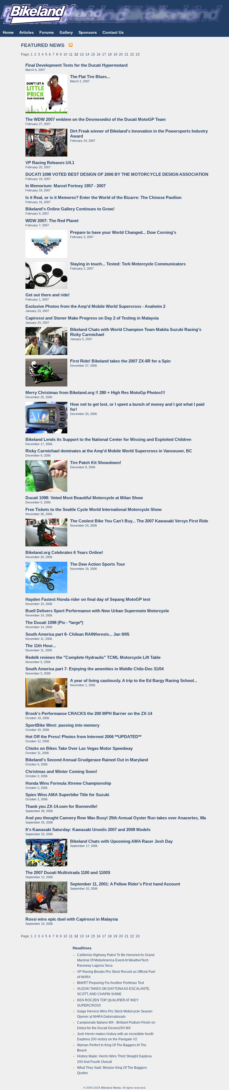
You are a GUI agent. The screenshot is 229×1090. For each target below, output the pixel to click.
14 (87, 54)
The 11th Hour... (40, 645)
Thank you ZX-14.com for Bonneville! (61, 806)
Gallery (66, 32)
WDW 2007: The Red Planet (51, 220)
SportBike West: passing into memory (62, 725)
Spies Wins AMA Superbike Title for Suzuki (67, 794)
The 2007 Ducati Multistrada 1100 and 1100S (67, 872)
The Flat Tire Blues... (90, 76)
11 (71, 54)
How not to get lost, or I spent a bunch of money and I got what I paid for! (137, 407)
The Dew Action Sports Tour (97, 564)
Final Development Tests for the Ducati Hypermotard (76, 65)
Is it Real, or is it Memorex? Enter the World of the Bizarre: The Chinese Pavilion (103, 197)
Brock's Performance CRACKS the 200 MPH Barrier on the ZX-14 (88, 713)
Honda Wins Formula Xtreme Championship (68, 783)
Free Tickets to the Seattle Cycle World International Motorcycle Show (93, 509)
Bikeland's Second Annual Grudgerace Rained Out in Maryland (86, 759)
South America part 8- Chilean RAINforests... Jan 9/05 (77, 634)
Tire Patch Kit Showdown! (95, 462)
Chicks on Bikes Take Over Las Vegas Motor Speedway (79, 748)
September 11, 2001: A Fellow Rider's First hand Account (125, 884)
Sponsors (87, 32)
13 (82, 54)
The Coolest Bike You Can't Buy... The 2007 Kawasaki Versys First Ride (139, 520)
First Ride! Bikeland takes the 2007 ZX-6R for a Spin (120, 361)
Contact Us (113, 32)
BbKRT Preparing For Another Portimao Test (110, 983)
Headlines (82, 948)
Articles (26, 32)
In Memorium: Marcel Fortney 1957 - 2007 (65, 185)
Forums (46, 32)
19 (115, 54)
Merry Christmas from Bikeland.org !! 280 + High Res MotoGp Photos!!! (95, 392)
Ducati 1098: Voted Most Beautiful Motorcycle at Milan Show (84, 497)
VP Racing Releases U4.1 (49, 162)
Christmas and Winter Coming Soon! (61, 771)
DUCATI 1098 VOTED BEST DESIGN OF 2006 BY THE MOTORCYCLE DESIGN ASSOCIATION (116, 174)
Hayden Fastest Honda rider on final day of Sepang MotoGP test (87, 599)
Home (8, 32)
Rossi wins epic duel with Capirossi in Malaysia (71, 919)
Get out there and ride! (47, 294)
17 (104, 54)
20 (121, 54)
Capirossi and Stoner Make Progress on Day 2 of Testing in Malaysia (92, 318)
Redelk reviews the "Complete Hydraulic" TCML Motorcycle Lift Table (93, 657)
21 (126, 54)
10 (65, 54)
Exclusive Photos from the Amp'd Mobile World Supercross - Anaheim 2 (95, 306)
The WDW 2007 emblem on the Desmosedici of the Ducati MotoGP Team (95, 119)
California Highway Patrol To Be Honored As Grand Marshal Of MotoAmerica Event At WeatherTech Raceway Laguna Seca (115, 960)
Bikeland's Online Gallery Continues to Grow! (70, 209)
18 (110, 54)
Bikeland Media (111, 1087)
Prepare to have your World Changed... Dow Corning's (123, 232)
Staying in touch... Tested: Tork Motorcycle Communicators (128, 263)
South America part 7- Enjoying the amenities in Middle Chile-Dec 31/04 (94, 668)
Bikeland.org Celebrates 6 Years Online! (64, 552)
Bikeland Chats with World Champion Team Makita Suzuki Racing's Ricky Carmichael (135, 332)
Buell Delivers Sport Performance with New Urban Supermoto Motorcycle (97, 610)
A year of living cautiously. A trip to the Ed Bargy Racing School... (133, 680)
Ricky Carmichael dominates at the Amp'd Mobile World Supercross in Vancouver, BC (108, 450)
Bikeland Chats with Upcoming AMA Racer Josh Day (121, 841)
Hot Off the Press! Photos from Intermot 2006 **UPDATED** (83, 736)
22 (132, 54)
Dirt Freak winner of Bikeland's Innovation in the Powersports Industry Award (139, 133)
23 (138, 54)
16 (99, 54)
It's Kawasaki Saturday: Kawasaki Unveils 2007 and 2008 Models (88, 829)
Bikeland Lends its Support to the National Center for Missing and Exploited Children (108, 439)
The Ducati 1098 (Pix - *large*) (54, 622)
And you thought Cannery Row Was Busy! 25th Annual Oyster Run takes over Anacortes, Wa (115, 817)
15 (93, 54)
